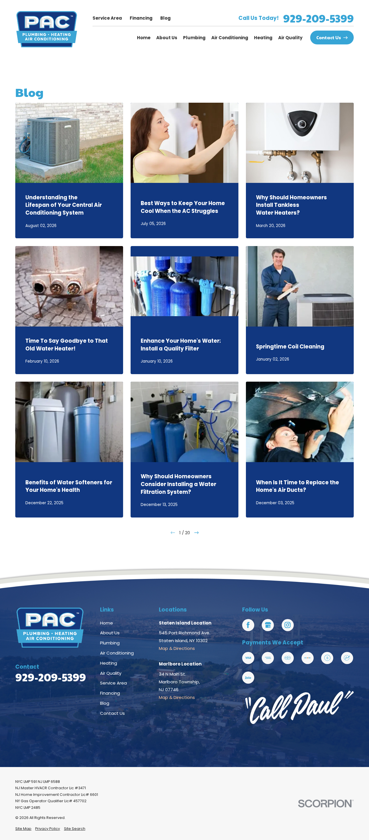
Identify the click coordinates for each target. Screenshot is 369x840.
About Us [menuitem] (166, 38)
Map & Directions (177, 648)
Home (106, 623)
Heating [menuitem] (263, 38)
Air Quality (110, 673)
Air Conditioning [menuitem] (229, 38)
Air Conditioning (117, 653)
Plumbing (110, 643)
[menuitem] (23, 829)
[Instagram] (288, 625)
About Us (110, 633)
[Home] (46, 29)
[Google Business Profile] (268, 625)
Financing (141, 18)
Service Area (107, 18)
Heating (108, 663)
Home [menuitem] (143, 38)
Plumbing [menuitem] (194, 38)
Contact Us (328, 37)
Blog (165, 18)
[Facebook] (248, 625)
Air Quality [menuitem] (290, 38)
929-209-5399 (318, 18)
